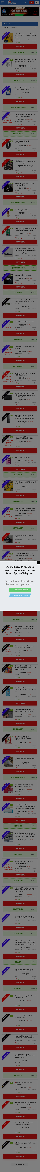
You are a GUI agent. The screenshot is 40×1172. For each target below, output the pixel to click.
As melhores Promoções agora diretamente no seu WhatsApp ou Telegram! (20, 570)
